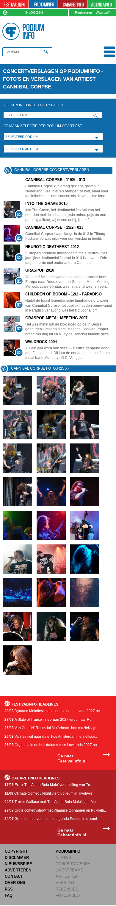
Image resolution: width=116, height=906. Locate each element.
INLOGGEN (34, 12)
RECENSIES (67, 889)
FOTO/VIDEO (68, 895)
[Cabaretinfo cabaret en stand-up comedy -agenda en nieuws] (72, 4)
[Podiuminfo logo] (24, 31)
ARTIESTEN (67, 876)
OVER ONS (15, 882)
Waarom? (103, 12)
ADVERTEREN (18, 870)
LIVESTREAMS (69, 870)
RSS (9, 889)
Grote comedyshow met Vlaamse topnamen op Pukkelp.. (55, 810)
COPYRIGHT (16, 851)
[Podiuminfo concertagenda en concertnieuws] (43, 4)
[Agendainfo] (101, 4)
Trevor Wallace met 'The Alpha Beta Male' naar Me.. (51, 802)
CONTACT (14, 876)
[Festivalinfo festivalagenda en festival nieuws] (14, 4)
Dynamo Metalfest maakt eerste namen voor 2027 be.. (53, 711)
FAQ (8, 895)
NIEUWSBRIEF (18, 864)
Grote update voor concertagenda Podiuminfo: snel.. (51, 819)
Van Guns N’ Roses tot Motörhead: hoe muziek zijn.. (51, 728)
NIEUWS (63, 857)
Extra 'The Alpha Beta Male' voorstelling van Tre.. (48, 785)
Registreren (83, 12)
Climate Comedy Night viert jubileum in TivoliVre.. (49, 793)
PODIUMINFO (68, 851)
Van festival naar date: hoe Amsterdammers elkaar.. (50, 736)
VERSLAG (65, 882)
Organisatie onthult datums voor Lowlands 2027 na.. (51, 745)
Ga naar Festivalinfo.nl (72, 758)
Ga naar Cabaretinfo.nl (71, 832)
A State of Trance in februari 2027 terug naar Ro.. (48, 719)
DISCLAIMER (17, 857)
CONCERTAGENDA (73, 864)
